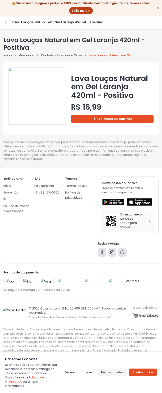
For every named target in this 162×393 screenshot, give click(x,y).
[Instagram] (112, 253)
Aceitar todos (143, 372)
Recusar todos (112, 372)
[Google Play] (113, 202)
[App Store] (139, 202)
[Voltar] (6, 22)
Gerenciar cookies (78, 372)
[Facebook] (102, 253)
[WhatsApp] (122, 253)
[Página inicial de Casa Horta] (14, 313)
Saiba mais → (81, 10)
